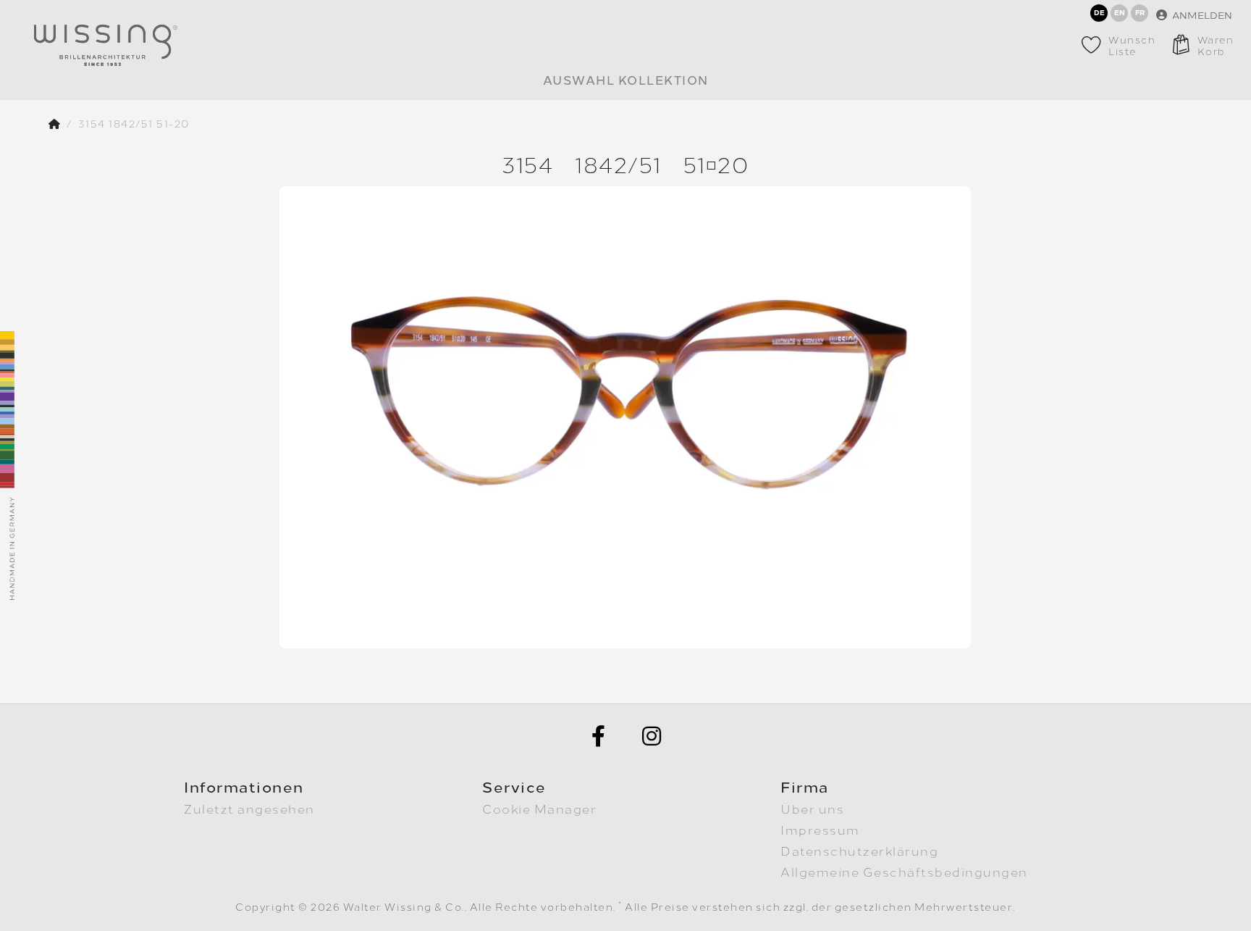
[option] (625, 417)
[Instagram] (652, 736)
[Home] (55, 124)
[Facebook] (599, 736)
